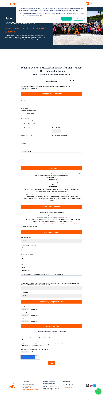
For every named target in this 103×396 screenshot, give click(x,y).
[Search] (91, 3)
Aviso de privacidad (51, 333)
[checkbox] (51, 249)
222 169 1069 (28, 386)
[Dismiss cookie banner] (84, 6)
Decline (79, 18)
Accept (66, 18)
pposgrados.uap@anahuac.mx (30, 389)
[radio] (51, 247)
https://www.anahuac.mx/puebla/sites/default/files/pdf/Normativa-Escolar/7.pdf (59, 223)
